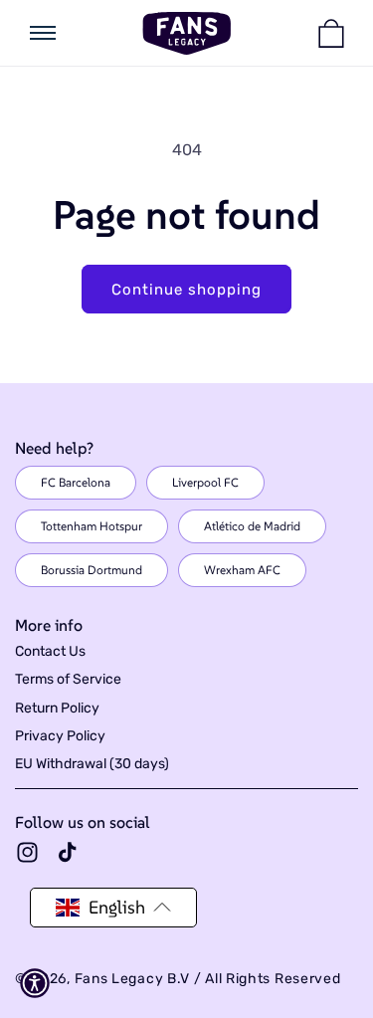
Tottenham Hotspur (91, 525)
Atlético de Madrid (252, 525)
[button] (331, 33)
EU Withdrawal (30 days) (92, 763)
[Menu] (43, 33)
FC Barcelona (75, 482)
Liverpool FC (205, 482)
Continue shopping (186, 290)
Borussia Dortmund (91, 569)
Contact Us (50, 651)
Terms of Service (68, 679)
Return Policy (57, 708)
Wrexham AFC (242, 569)
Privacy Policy (60, 735)
